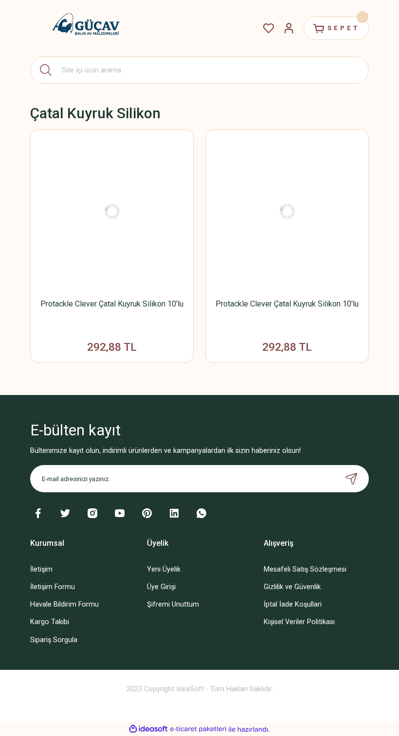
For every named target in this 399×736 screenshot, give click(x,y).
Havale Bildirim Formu (64, 604)
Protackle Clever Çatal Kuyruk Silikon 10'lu (111, 303)
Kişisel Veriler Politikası (299, 622)
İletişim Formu (52, 587)
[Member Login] (289, 28)
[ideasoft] (148, 729)
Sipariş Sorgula (53, 640)
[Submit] (351, 478)
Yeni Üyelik (164, 569)
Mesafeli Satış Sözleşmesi (305, 569)
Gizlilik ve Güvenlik (292, 587)
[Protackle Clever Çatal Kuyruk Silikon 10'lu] (112, 211)
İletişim (41, 569)
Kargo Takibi (49, 622)
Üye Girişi (161, 587)
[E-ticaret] (198, 729)
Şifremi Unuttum (173, 604)
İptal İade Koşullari (293, 604)
